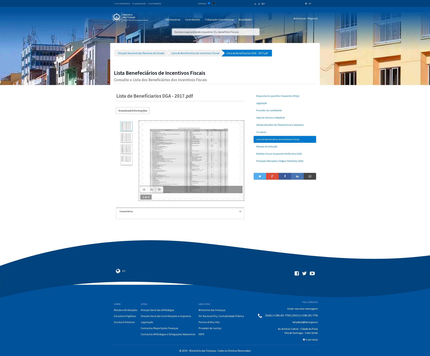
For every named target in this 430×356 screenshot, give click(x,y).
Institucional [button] (172, 19)
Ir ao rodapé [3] (154, 3)
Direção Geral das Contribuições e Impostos (166, 316)
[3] (126, 149)
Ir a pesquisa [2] (139, 3)
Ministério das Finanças (212, 310)
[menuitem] (285, 96)
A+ (263, 4)
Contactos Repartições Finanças (159, 328)
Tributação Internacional (219, 19)
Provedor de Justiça (210, 328)
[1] (126, 126)
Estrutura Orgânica (125, 316)
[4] (126, 160)
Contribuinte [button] (192, 19)
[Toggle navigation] (153, 18)
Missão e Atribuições (125, 310)
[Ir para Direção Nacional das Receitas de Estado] (130, 17)
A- (255, 3)
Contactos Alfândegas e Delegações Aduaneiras (168, 334)
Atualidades (245, 19)
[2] (126, 137)
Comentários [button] (126, 211)
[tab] (180, 211)
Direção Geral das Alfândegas (157, 310)
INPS (201, 334)
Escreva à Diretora (124, 322)
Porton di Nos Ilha (209, 322)
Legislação (147, 322)
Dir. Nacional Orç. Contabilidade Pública (221, 316)
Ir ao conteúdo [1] (122, 3)
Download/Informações (133, 110)
